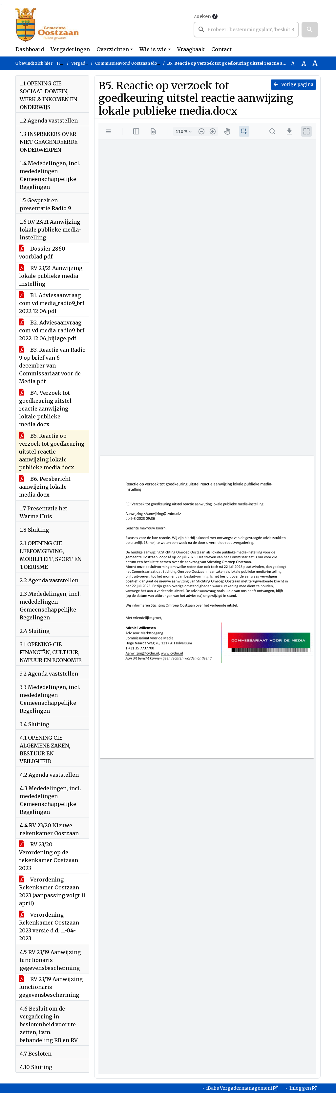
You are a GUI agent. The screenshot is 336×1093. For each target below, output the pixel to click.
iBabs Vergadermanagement (239, 1088)
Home (63, 63)
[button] (310, 29)
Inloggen (300, 1088)
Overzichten (112, 49)
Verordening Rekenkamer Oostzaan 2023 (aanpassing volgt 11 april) (52, 891)
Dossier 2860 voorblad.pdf (42, 252)
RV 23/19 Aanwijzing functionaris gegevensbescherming (51, 987)
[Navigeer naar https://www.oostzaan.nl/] (47, 25)
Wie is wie (153, 49)
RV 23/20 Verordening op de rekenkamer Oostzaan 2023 (48, 856)
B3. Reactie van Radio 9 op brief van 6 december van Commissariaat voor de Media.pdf (52, 365)
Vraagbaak (191, 49)
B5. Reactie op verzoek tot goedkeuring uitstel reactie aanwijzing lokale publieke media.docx (51, 452)
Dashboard (29, 49)
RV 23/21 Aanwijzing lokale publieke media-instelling (50, 276)
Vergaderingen (70, 49)
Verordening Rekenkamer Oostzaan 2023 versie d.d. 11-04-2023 (49, 926)
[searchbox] (246, 29)
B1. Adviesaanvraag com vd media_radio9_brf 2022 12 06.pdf (51, 303)
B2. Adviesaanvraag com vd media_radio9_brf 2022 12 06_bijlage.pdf (51, 330)
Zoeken (202, 16)
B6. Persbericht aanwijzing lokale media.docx (45, 487)
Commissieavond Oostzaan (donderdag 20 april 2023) (148, 63)
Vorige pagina (296, 84)
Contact (221, 49)
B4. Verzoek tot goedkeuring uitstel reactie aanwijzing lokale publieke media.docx (45, 409)
